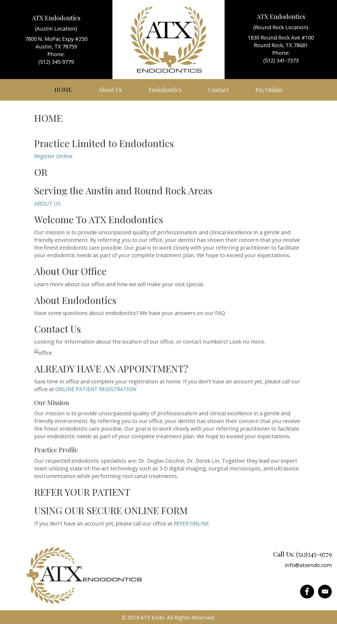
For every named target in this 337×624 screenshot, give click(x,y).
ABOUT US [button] (47, 203)
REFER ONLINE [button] (191, 523)
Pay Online (269, 89)
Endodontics (165, 89)
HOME (63, 89)
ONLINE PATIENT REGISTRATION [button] (95, 389)
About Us (110, 89)
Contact (218, 89)
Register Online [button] (53, 156)
